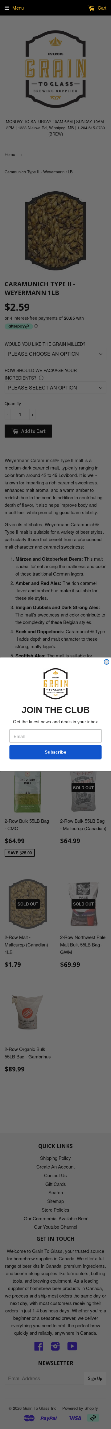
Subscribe (55, 752)
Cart (101, 7)
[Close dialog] (106, 662)
